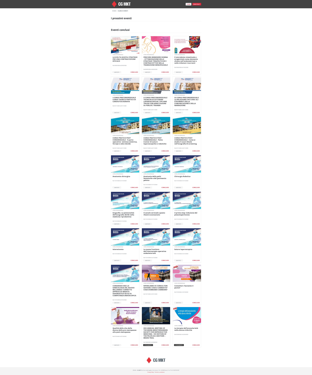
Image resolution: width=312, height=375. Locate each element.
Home (114, 11)
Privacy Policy (150, 372)
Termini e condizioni (160, 372)
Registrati (196, 4)
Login (188, 4)
